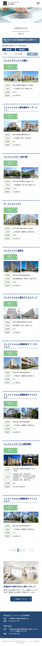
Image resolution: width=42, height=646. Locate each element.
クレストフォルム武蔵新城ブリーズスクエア (20, 345)
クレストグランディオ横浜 (15, 60)
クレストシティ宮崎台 (13, 250)
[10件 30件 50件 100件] (7, 54)
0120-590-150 (14, 634)
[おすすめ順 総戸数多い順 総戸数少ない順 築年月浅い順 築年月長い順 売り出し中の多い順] (19, 54)
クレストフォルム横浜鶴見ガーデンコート (20, 108)
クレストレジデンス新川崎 (15, 156)
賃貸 (23, 49)
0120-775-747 (14, 621)
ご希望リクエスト (10, 67)
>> (32, 550)
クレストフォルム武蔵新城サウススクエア (20, 396)
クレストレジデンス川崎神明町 (17, 444)
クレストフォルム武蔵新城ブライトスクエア (20, 500)
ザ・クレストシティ (12, 203)
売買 (10, 49)
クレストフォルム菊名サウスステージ (20, 297)
